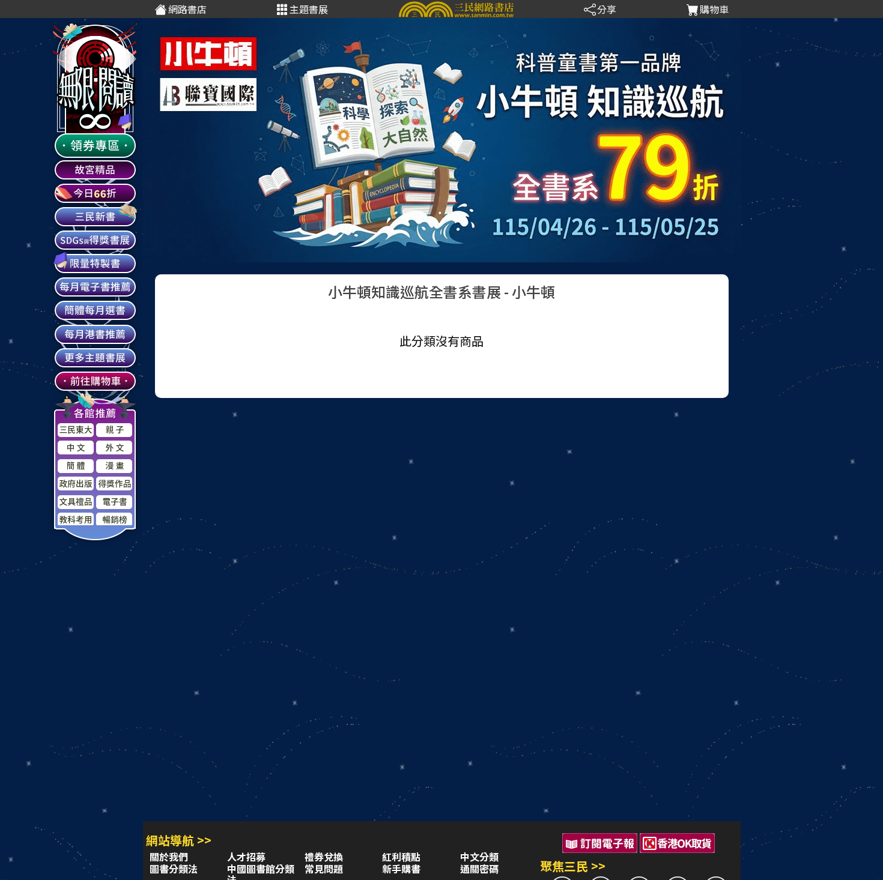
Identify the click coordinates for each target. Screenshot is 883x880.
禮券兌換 (324, 856)
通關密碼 (479, 868)
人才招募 (246, 856)
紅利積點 (401, 856)
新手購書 (401, 868)
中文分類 (479, 856)
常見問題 (324, 868)
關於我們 (169, 856)
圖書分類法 (174, 868)
